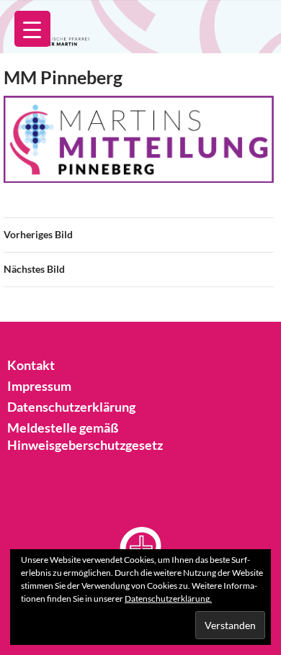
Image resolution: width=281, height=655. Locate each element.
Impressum (39, 386)
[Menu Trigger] (32, 29)
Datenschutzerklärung (71, 407)
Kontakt (31, 365)
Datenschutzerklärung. (168, 598)
